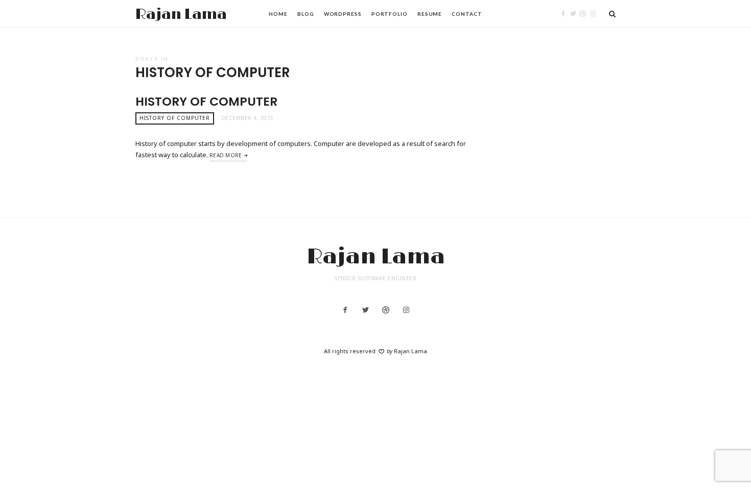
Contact (467, 14)
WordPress (343, 14)
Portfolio (389, 14)
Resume (429, 14)
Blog (305, 14)
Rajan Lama (181, 14)
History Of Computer (206, 101)
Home (278, 14)
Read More (225, 155)
